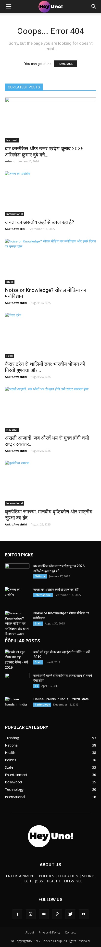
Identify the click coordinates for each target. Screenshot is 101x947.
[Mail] (44, 914)
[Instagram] (31, 914)
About (29, 932)
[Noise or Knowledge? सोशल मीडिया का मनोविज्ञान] (50, 261)
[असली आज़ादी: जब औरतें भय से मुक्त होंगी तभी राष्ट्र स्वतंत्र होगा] (50, 409)
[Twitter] (70, 914)
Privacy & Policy (49, 932)
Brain (9, 281)
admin (9, 161)
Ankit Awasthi (15, 229)
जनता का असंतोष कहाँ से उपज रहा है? (39, 222)
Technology (42, 704)
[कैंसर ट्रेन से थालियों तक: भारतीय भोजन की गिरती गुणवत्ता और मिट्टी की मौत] (50, 335)
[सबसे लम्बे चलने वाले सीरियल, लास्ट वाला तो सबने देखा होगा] (17, 681)
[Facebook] (17, 914)
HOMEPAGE (65, 63)
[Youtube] (83, 914)
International (14, 214)
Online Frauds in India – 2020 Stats (61, 699)
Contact (70, 932)
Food (9, 355)
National (11, 140)
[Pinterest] (57, 914)
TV (36, 686)
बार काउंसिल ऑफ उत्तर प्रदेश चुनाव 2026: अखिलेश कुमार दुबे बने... (45, 152)
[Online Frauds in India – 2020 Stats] (17, 705)
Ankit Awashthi (16, 303)
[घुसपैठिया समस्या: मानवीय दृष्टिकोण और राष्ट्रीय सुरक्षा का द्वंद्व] (50, 483)
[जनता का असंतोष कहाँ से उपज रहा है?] (50, 193)
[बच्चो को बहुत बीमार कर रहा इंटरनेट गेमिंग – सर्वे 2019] (17, 660)
